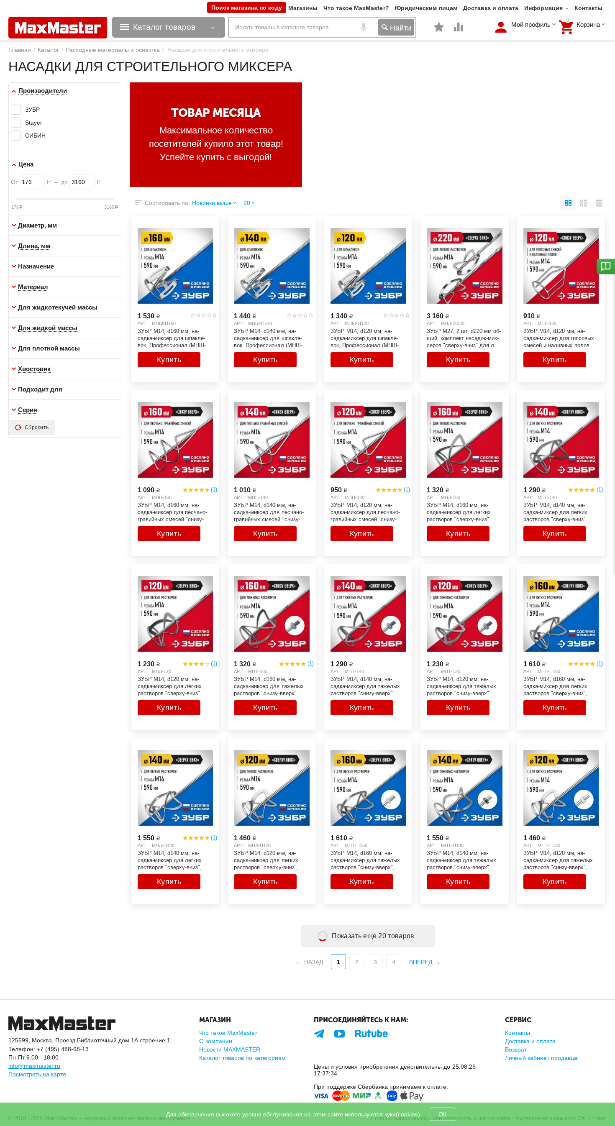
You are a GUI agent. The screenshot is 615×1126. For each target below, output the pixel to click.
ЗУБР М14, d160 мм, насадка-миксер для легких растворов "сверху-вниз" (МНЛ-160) (459, 512)
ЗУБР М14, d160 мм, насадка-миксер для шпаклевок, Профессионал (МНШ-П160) (172, 338)
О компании (215, 1041)
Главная (19, 49)
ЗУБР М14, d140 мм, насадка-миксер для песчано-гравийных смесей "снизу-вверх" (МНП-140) (268, 512)
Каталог (48, 49)
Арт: (143, 323)
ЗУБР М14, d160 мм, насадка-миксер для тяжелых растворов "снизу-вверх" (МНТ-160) (268, 686)
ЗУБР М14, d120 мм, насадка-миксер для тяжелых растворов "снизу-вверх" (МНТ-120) (461, 686)
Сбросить (37, 427)
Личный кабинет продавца (541, 1057)
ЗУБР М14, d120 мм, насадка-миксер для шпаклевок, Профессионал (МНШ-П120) (365, 338)
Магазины (303, 8)
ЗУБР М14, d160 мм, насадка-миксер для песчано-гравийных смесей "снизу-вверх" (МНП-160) (172, 512)
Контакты (588, 8)
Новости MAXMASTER (229, 1049)
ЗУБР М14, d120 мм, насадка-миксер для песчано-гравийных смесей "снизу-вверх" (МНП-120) (365, 512)
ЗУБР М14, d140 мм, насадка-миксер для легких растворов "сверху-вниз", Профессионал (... (170, 860)
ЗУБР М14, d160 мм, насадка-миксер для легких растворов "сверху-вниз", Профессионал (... (555, 686)
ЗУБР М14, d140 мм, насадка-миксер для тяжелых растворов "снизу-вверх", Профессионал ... (461, 860)
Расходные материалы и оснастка (113, 49)
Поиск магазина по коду (246, 7)
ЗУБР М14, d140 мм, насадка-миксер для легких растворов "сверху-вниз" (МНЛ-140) (555, 512)
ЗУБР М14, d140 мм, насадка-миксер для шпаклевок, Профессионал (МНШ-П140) (268, 338)
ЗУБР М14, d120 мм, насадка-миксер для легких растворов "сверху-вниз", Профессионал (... (266, 860)
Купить (169, 360)
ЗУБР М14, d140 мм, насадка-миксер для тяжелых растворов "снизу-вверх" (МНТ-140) (365, 686)
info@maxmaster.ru (34, 1065)
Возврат (516, 1049)
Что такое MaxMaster (228, 1032)
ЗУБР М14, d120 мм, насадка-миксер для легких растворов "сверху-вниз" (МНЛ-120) (170, 686)
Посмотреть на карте (37, 1074)
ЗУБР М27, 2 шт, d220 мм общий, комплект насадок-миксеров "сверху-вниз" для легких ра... (464, 338)
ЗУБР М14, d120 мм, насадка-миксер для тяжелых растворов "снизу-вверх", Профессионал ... (558, 860)
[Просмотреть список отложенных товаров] (439, 31)
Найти (399, 28)
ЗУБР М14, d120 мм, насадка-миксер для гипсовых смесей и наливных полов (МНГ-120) (558, 338)
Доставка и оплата (490, 8)
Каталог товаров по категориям (242, 1057)
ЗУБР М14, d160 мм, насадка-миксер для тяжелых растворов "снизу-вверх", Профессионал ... (365, 860)
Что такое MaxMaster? (356, 8)
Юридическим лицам (426, 8)
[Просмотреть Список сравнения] (458, 31)
